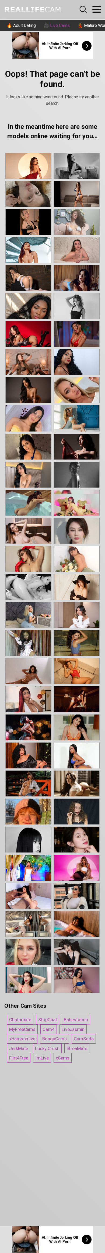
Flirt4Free (18, 1058)
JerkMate (18, 1048)
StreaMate (76, 1048)
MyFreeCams (22, 1029)
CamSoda (83, 1038)
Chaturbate (20, 1019)
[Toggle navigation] (96, 9)
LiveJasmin (73, 1029)
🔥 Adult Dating (21, 25)
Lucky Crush (47, 1048)
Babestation (76, 1019)
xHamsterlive (22, 1038)
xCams (63, 1058)
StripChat (47, 1019)
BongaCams (54, 1038)
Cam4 (49, 1029)
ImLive (42, 1058)
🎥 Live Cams (57, 25)
